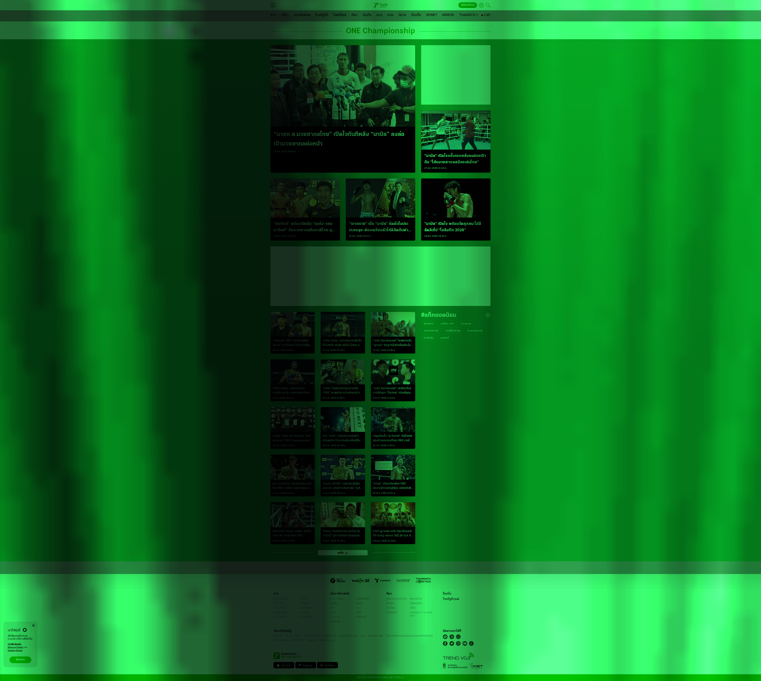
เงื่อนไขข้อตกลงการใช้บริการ (288, 640)
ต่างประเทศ (306, 608)
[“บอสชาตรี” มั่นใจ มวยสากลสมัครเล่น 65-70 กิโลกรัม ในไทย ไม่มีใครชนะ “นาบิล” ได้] (293, 324)
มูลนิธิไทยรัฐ (330, 635)
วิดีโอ (359, 612)
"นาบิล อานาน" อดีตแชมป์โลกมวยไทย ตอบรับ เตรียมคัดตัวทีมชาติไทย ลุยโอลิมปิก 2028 (292, 391)
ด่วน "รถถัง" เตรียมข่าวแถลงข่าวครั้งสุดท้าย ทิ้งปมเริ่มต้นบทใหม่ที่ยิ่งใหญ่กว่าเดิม (341, 439)
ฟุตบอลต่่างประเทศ (396, 598)
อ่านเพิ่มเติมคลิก (16, 646)
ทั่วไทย (303, 598)
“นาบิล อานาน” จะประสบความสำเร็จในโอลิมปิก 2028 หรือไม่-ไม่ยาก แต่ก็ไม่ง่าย (343, 343)
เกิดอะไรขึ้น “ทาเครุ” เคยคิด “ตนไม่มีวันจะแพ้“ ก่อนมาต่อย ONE (291, 533)
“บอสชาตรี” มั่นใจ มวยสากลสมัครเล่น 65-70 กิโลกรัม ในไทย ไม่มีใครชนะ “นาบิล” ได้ (291, 343)
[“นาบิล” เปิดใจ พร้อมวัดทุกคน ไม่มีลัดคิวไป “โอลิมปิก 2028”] (455, 198)
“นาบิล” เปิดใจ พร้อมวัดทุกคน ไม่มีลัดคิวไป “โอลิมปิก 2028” (452, 227)
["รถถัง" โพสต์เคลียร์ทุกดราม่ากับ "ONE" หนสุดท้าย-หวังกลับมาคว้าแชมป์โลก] (343, 371)
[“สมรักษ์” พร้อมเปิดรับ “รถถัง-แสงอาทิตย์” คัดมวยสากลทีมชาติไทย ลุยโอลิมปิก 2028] (305, 198)
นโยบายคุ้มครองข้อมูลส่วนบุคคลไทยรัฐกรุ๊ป (409, 635)
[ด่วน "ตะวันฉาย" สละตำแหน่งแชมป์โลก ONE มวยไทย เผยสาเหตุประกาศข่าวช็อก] (293, 467)
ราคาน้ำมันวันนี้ (431, 331)
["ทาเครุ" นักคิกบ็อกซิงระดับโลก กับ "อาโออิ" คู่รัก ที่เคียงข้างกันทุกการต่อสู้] (343, 514)
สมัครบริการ (467, 5)
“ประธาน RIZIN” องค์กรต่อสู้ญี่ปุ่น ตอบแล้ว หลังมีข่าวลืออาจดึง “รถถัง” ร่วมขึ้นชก (343, 486)
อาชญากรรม (280, 612)
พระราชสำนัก (280, 598)
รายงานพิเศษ (337, 598)
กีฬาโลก (390, 608)
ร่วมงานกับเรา (293, 635)
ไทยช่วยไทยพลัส (475, 331)
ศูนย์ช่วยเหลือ (375, 635)
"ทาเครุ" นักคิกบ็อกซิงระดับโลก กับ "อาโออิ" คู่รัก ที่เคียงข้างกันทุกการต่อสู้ (341, 534)
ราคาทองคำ (280, 617)
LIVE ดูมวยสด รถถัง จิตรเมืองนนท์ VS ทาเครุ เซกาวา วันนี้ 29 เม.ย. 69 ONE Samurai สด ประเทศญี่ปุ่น (393, 534)
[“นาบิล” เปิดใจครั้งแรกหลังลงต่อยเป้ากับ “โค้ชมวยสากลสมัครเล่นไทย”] (455, 130)
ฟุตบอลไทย (416, 598)
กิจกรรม (278, 635)
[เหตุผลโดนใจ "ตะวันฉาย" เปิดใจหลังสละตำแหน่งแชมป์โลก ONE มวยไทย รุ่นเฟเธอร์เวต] (393, 419)
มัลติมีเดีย (335, 621)
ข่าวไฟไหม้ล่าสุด (453, 331)
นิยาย (333, 612)
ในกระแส (278, 603)
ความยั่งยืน (306, 617)
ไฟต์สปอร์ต (416, 603)
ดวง (332, 608)
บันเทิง (359, 603)
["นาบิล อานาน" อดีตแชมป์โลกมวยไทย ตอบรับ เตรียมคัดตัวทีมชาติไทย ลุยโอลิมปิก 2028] (293, 371)
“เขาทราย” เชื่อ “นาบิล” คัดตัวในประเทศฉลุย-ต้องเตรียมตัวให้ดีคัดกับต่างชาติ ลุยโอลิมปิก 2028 (379, 227)
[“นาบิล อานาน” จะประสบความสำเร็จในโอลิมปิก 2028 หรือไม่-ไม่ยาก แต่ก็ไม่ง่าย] (343, 324)
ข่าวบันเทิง (428, 338)
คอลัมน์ (334, 603)
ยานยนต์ (304, 612)
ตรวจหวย (428, 324)
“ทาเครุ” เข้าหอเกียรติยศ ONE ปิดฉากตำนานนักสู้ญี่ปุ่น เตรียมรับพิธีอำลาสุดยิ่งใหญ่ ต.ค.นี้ (393, 486)
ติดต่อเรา (312, 640)
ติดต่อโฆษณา (327, 640)
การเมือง (305, 603)
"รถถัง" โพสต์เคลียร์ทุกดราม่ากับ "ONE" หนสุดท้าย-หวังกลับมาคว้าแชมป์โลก (341, 391)
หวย (358, 608)
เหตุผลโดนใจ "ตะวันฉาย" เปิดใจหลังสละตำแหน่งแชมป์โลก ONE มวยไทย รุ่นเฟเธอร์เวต (393, 439)
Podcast (335, 617)
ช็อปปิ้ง (447, 593)
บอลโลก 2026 (447, 324)
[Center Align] (33, 625)
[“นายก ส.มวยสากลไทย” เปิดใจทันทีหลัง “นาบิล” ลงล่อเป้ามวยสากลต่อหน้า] (343, 86)
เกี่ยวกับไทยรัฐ (312, 635)
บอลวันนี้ (445, 338)
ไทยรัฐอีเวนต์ (451, 599)
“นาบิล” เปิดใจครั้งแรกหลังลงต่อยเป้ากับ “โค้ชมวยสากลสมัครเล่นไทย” (455, 159)
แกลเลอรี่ (391, 612)
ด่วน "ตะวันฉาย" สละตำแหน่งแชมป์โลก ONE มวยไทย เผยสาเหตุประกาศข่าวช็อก (292, 486)
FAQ (362, 635)
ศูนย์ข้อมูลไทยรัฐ (348, 635)
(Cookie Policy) (15, 650)
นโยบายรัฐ (279, 608)
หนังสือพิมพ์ (362, 598)
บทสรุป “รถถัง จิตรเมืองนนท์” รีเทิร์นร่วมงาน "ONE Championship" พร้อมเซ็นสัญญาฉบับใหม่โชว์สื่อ (291, 439)
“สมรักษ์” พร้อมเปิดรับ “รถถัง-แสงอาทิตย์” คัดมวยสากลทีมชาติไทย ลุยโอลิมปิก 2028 (304, 227)
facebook (466, 324)
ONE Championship (380, 31)
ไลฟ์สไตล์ (361, 617)
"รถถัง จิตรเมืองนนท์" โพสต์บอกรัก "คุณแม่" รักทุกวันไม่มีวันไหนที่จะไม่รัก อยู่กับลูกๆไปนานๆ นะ (392, 343)
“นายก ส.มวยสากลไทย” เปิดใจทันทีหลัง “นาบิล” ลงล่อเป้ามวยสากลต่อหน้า (339, 139)
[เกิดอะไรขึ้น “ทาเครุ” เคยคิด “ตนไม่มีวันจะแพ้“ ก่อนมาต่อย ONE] (293, 514)
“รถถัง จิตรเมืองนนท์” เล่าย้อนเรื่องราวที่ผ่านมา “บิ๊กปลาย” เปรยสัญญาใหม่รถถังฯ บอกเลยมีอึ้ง (392, 391)
